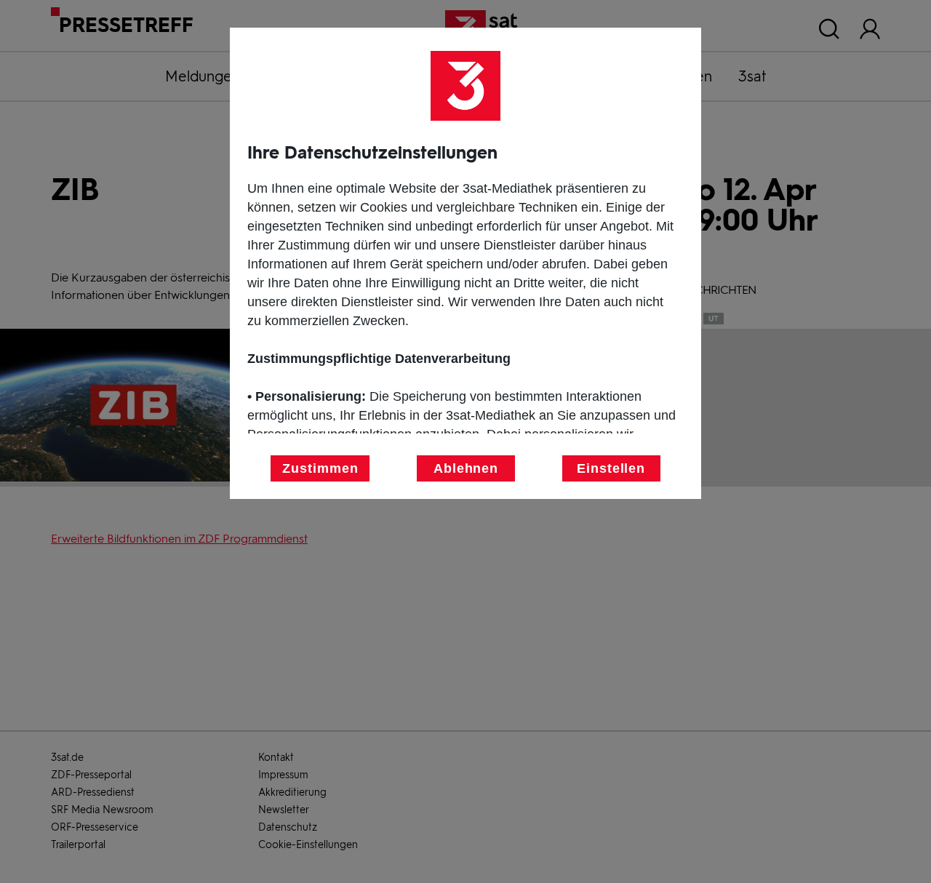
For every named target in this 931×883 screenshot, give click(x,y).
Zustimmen (320, 468)
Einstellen (611, 468)
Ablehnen (465, 468)
